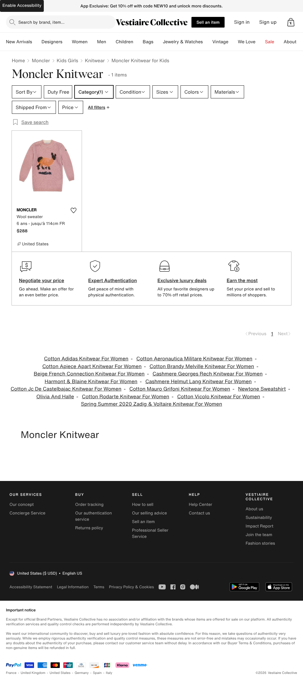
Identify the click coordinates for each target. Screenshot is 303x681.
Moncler (41, 60)
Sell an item (208, 22)
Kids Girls (67, 60)
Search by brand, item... (41, 22)
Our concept (21, 504)
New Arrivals (19, 42)
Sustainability (259, 517)
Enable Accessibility (21, 5)
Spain (97, 673)
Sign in (242, 22)
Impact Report (259, 526)
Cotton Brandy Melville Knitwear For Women (201, 366)
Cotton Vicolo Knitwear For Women (218, 396)
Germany (82, 673)
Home (18, 60)
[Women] (92, 41)
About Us (293, 42)
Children (124, 42)
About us (254, 509)
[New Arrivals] (36, 41)
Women (80, 42)
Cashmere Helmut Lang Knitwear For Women (198, 381)
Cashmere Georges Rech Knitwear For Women (207, 374)
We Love (247, 42)
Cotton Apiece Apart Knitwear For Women (92, 366)
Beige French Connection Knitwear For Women (89, 374)
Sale (269, 42)
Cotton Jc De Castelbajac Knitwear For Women (66, 389)
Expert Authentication (112, 280)
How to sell (142, 504)
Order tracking (89, 504)
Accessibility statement (30, 587)
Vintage (220, 42)
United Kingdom (33, 673)
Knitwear (95, 60)
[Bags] (158, 41)
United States (60, 673)
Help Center (200, 504)
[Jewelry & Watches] (207, 41)
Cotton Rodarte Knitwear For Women (125, 396)
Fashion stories (260, 543)
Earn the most (242, 280)
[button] (291, 22)
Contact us (199, 513)
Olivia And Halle (55, 396)
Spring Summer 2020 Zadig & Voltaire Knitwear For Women (151, 404)
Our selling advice (149, 513)
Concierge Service (27, 513)
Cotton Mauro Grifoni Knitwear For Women (179, 389)
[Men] (111, 41)
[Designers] (67, 41)
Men (101, 42)
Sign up (268, 22)
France (11, 673)
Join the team (259, 535)
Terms (98, 587)
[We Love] (260, 41)
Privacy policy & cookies (131, 587)
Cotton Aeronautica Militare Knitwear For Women (194, 358)
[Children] (138, 41)
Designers (51, 42)
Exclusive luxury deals (182, 280)
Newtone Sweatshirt (262, 389)
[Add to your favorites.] (73, 210)
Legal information (72, 587)
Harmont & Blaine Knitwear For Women (91, 381)
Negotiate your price (41, 280)
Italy (109, 673)
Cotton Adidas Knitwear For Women (86, 358)
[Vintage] (233, 41)
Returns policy (89, 528)
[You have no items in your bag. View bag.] (291, 22)
